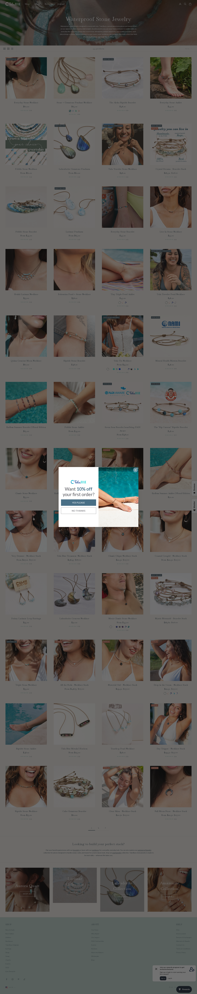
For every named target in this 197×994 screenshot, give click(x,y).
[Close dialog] (135, 470)
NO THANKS (78, 510)
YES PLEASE (78, 502)
